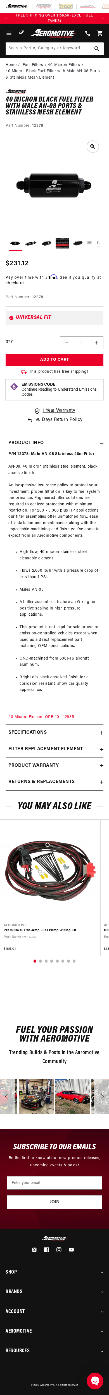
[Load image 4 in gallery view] (62, 243)
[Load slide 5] (57, 961)
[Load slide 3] (46, 961)
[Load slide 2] (40, 961)
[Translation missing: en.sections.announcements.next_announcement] (103, 18)
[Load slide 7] (68, 961)
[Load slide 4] (51, 961)
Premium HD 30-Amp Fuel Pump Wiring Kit (40, 930)
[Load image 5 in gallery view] (78, 243)
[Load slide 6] (63, 961)
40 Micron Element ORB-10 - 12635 (41, 717)
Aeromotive (47, 1385)
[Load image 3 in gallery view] (46, 243)
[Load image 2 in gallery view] (31, 243)
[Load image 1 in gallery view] (15, 244)
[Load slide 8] (74, 961)
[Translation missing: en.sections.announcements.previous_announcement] (5, 18)
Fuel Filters (33, 65)
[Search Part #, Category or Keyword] (97, 49)
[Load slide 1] (35, 961)
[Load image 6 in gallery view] (93, 243)
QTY (9, 341)
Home (11, 65)
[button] (9, 33)
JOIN (55, 1202)
